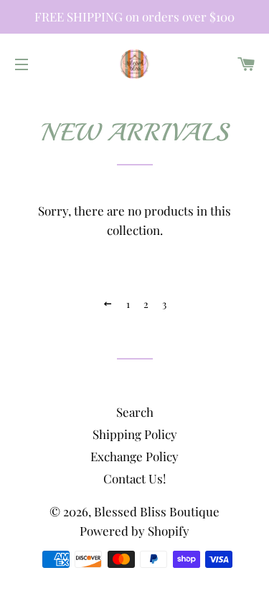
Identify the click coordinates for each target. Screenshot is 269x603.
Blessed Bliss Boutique (157, 511)
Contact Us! (134, 478)
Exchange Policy (134, 456)
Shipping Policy (135, 434)
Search (135, 412)
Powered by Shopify (134, 531)
